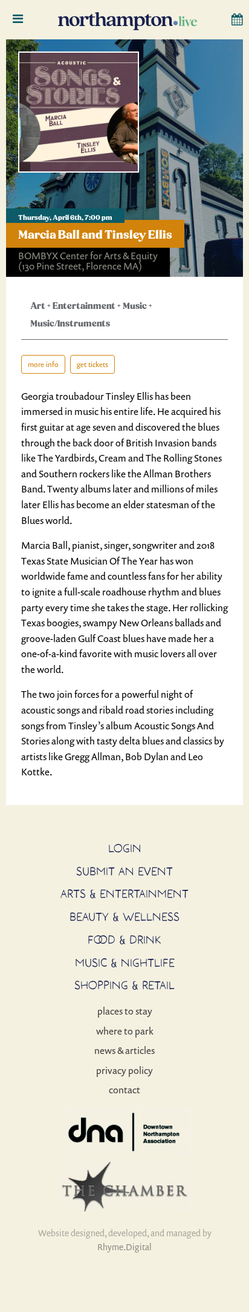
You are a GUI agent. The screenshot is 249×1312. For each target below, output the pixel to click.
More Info (43, 364)
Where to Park (125, 1031)
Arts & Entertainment (124, 893)
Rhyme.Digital (124, 1247)
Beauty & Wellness (124, 916)
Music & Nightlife (125, 962)
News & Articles (124, 1050)
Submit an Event (124, 871)
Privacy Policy (124, 1070)
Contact (124, 1089)
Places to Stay (124, 1011)
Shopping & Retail (124, 985)
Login (124, 848)
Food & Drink (124, 939)
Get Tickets (92, 364)
